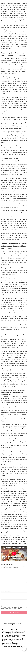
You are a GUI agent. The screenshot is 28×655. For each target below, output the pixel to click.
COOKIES (5, 623)
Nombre (3, 583)
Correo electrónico (7, 591)
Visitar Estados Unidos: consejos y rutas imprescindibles (13, 637)
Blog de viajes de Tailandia (9, 629)
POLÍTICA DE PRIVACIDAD (14, 623)
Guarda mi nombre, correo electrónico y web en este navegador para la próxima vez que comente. (14, 608)
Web (2, 598)
